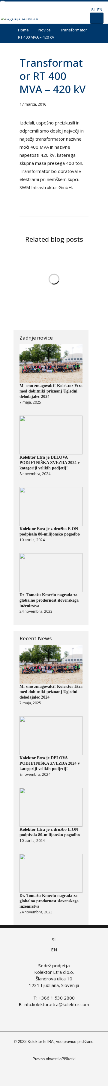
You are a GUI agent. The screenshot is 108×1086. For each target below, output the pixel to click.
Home (23, 30)
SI (92, 10)
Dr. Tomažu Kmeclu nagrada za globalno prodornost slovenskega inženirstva (49, 600)
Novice (44, 30)
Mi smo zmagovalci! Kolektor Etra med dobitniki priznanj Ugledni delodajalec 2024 (51, 391)
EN (99, 10)
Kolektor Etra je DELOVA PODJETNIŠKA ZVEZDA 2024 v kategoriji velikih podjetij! (50, 462)
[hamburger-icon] (97, 18)
